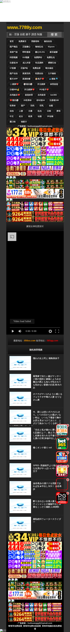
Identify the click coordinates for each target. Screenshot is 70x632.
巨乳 (42, 105)
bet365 (53, 95)
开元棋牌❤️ (29, 89)
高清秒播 (26, 79)
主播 (30, 111)
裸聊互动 (52, 63)
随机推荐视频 (35, 350)
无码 (32, 105)
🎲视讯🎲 (28, 84)
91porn (51, 47)
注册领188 (54, 100)
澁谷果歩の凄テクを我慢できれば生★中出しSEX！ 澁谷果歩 (47, 486)
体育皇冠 (54, 84)
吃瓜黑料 (39, 63)
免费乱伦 (51, 57)
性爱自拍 (39, 73)
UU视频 (25, 57)
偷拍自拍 (48, 41)
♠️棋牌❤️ (14, 84)
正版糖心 (26, 47)
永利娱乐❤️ (15, 95)
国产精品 (14, 47)
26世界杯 (28, 100)
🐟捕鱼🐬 (53, 79)
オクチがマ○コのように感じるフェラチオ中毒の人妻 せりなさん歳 (47, 397)
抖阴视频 (14, 57)
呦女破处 (49, 68)
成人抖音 (27, 63)
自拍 (12, 111)
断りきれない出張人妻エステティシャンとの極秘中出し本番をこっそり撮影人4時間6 (47, 504)
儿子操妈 (52, 73)
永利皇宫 (42, 95)
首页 (12, 41)
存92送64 (40, 100)
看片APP (14, 79)
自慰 (51, 105)
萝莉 (58, 111)
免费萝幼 (38, 57)
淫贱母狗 (35, 41)
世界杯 (13, 105)
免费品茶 (37, 68)
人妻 (21, 111)
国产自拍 (14, 73)
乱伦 (40, 111)
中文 (12, 116)
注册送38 (14, 63)
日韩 (49, 111)
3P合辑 (50, 116)
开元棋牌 (41, 84)
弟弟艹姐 (14, 52)
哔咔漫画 (26, 52)
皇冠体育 (29, 95)
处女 (21, 116)
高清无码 (26, 73)
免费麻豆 (22, 41)
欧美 (30, 116)
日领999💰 (14, 89)
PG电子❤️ (44, 89)
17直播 (13, 68)
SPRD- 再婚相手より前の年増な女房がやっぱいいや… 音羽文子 (47, 468)
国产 (23, 105)
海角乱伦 (39, 47)
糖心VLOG (40, 52)
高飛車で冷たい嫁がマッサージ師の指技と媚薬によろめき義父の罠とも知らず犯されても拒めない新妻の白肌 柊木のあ (47, 382)
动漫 (40, 116)
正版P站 (24, 68)
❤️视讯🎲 (14, 100)
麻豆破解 (54, 52)
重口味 (13, 122)
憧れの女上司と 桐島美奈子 (46, 358)
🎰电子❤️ (39, 79)
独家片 (24, 122)
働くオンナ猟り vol (42, 447)
